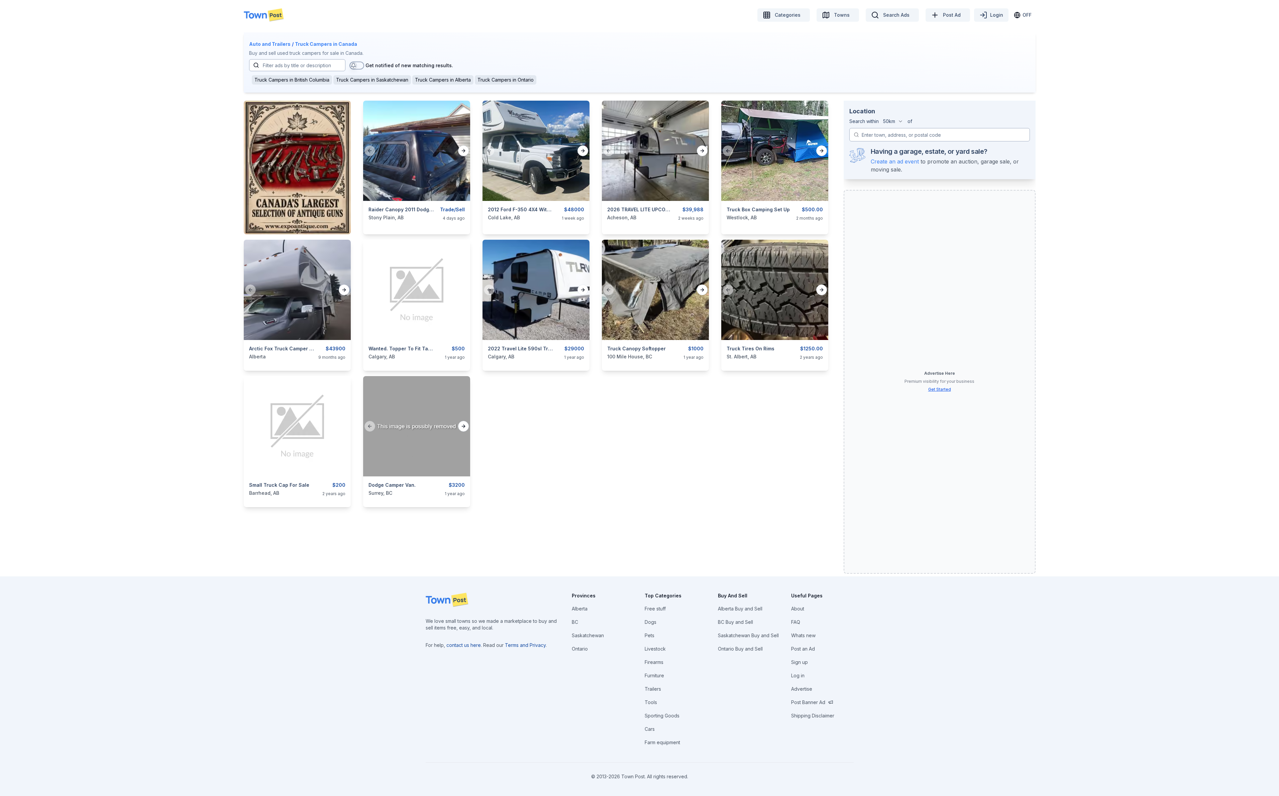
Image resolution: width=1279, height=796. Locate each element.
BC (575, 622)
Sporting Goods (662, 715)
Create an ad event (895, 161)
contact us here (463, 645)
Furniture (654, 675)
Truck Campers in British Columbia (291, 80)
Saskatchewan (588, 635)
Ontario (580, 649)
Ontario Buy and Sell (740, 649)
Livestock (655, 649)
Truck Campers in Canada (326, 44)
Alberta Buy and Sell (740, 608)
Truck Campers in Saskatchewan (372, 80)
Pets (649, 635)
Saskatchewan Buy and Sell (748, 635)
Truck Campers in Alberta (443, 80)
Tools (651, 702)
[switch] (356, 66)
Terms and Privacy (525, 645)
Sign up (799, 662)
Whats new (803, 635)
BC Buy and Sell (735, 622)
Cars (650, 729)
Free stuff (655, 608)
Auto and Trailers (270, 44)
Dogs (650, 622)
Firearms (654, 662)
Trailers (653, 689)
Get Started (939, 389)
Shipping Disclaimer (812, 715)
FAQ (795, 622)
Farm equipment (662, 742)
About (797, 608)
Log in (798, 675)
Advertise (801, 689)
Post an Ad (803, 649)
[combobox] (893, 121)
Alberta (580, 608)
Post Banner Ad (808, 702)
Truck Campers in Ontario (505, 80)
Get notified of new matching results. (409, 65)
